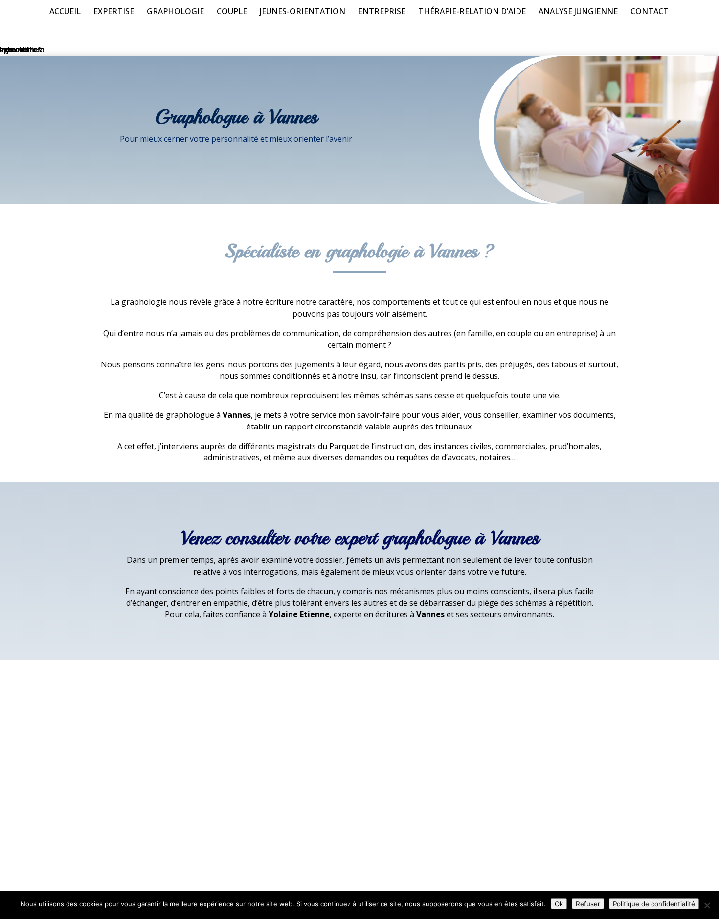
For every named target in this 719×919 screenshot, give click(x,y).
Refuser (588, 904)
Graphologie (175, 12)
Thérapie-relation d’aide (472, 12)
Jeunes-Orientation (302, 12)
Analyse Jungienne (578, 12)
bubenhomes (21, 49)
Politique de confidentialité (654, 904)
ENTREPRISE (381, 12)
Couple (232, 12)
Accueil (65, 12)
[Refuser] (707, 905)
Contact (649, 12)
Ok (559, 904)
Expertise (113, 12)
